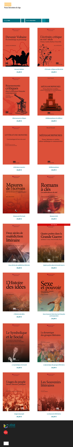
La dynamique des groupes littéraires (54, 365)
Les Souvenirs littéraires (54, 414)
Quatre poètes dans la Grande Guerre (54, 265)
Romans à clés (54, 216)
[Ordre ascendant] (22, 20)
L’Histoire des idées (19, 314)
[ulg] (9, 424)
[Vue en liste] (47, 20)
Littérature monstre (19, 167)
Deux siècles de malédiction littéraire (19, 265)
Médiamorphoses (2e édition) (53, 118)
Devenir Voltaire (19, 69)
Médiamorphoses (54, 167)
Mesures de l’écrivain (19, 216)
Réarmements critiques (19, 118)
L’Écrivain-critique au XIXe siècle (54, 69)
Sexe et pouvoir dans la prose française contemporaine (54, 315)
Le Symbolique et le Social (19, 365)
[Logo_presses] (12, 3)
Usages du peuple (19, 414)
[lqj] (6, 431)
